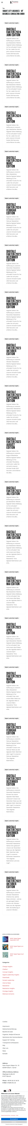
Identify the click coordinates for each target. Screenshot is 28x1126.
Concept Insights (8, 972)
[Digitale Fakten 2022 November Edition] (14, 843)
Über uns (5, 1048)
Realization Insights (9, 988)
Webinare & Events (8, 994)
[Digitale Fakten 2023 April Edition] (14, 639)
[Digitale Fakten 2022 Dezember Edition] (14, 792)
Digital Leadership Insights (12, 23)
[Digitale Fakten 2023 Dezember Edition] (14, 265)
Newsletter (6, 986)
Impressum (6, 1026)
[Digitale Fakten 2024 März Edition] (14, 171)
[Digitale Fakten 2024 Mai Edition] (14, 83)
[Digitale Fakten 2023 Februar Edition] (14, 741)
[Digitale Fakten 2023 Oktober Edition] (14, 359)
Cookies (5, 1021)
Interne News (7, 983)
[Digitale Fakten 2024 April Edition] (14, 125)
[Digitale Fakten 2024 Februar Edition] (14, 218)
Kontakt (5, 1053)
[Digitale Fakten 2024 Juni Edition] (14, 41)
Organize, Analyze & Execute (11, 1034)
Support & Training (9, 1040)
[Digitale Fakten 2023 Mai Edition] (14, 592)
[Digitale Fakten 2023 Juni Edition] (14, 546)
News (4, 1051)
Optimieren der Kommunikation (12, 1037)
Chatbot (5, 969)
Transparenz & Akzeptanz (11, 1043)
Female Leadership (8, 980)
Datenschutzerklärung (9, 1029)
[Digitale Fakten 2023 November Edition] (14, 312)
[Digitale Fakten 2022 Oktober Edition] (14, 892)
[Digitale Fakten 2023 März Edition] (14, 689)
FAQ (4, 1045)
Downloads (6, 977)
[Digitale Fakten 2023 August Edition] (14, 454)
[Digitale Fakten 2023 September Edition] (14, 406)
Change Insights (7, 966)
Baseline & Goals (8, 1032)
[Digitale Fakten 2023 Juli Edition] (14, 501)
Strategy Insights (8, 991)
